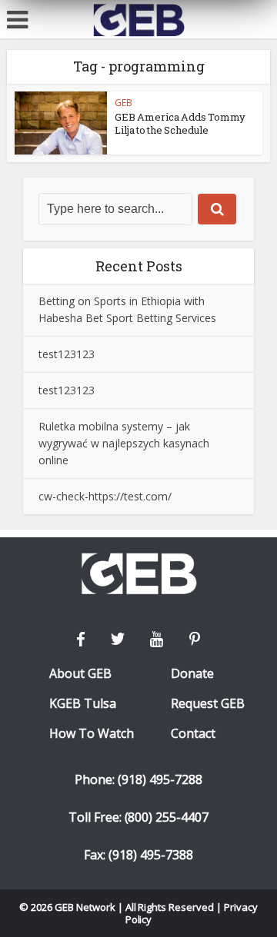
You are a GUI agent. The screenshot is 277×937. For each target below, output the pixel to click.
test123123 (66, 354)
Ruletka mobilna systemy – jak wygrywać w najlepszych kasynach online (123, 443)
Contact (193, 733)
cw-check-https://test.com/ (105, 496)
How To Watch (91, 733)
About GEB (80, 673)
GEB (123, 102)
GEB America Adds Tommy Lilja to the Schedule (180, 123)
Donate (192, 673)
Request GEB (208, 703)
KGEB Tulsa (82, 703)
